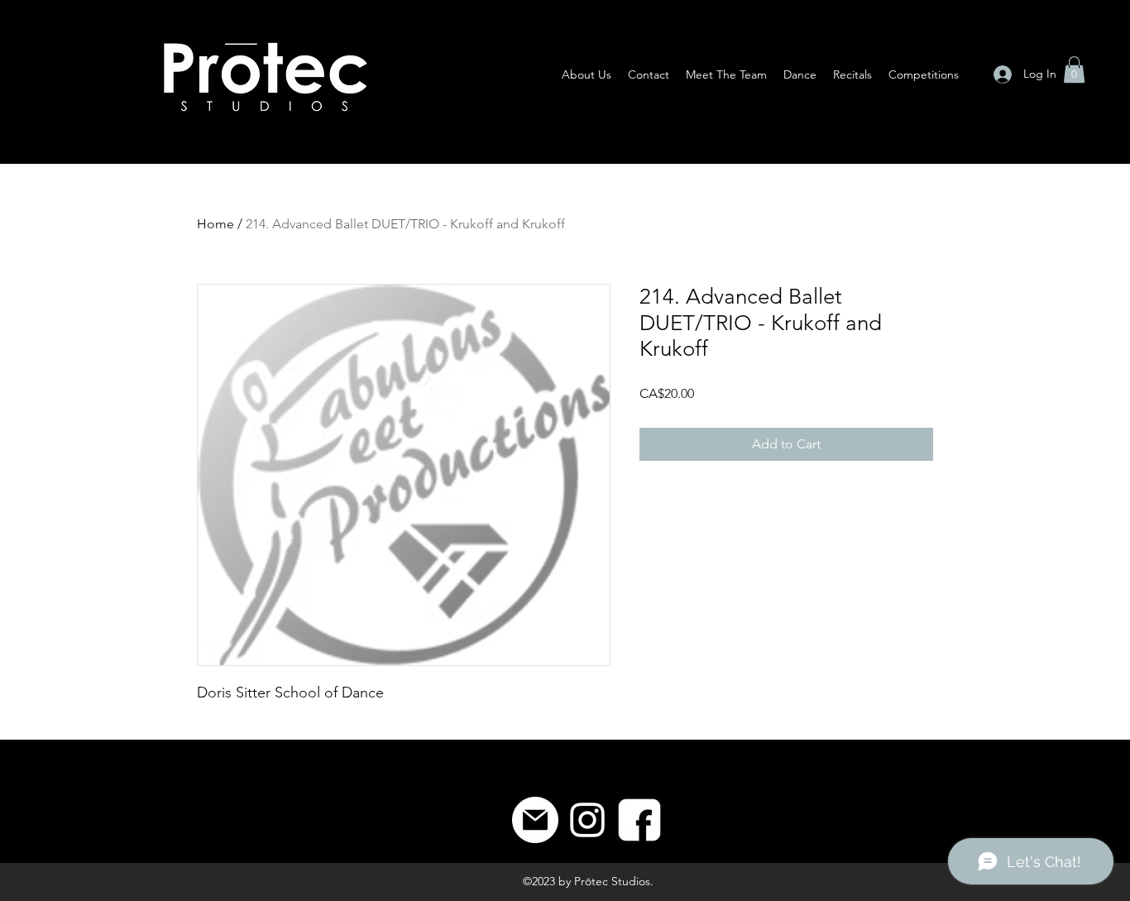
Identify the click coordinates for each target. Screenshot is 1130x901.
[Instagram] (587, 820)
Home (215, 224)
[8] (639, 820)
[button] (1074, 69)
